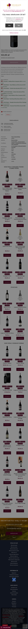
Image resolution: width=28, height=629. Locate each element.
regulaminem (18, 18)
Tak (18, 25)
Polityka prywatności (14, 32)
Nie (9, 25)
